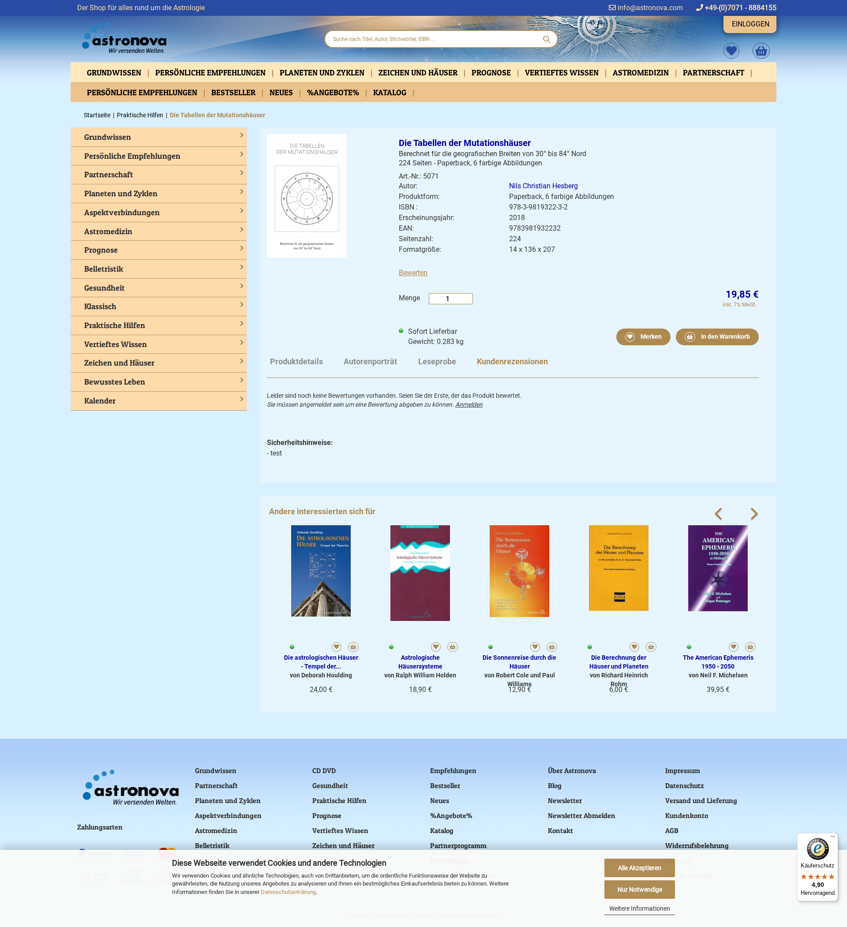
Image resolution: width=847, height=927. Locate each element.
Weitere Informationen (639, 908)
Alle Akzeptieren (639, 867)
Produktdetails (296, 361)
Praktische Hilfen (114, 325)
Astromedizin (642, 72)
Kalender (100, 400)
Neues (282, 92)
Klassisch (100, 306)
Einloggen (750, 24)
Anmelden (469, 404)
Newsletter (565, 800)
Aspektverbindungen (122, 212)
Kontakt (560, 830)
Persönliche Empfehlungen (211, 72)
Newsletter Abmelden (581, 815)
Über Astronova (572, 770)
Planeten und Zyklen (323, 72)
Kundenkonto (686, 815)
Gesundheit (104, 287)
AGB (671, 830)
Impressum (682, 770)
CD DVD (324, 770)
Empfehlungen (453, 770)
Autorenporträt (370, 361)
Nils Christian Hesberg (543, 186)
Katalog (390, 92)
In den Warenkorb (725, 336)
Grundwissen (115, 72)
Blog (555, 785)
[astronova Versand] (194, 38)
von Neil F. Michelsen (718, 675)
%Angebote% (334, 92)
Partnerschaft (714, 72)
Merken (650, 336)
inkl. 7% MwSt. (740, 305)
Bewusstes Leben (114, 381)
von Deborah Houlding (321, 675)
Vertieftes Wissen (562, 72)
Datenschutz (684, 785)
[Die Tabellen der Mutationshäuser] (306, 195)
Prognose (492, 72)
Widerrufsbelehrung (697, 845)
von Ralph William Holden (420, 675)
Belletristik (103, 268)
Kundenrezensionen (512, 361)
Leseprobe (437, 361)
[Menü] (833, 838)
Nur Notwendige (640, 889)
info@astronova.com (649, 8)
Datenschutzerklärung (288, 892)
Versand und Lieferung (701, 800)
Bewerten (413, 273)
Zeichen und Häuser (419, 72)
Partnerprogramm (458, 845)
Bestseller (234, 92)
